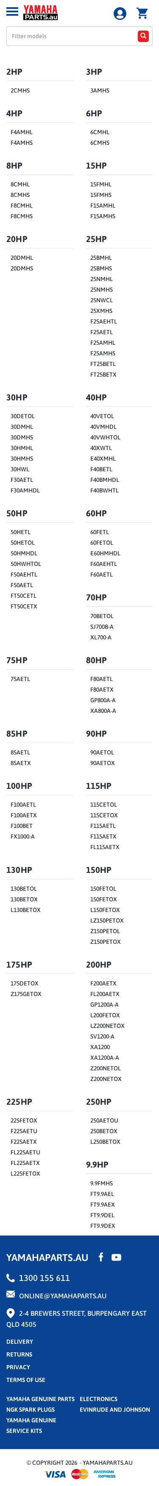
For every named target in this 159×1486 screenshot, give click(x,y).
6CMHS (99, 142)
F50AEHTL (24, 574)
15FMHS (101, 194)
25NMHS (101, 289)
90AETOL (102, 752)
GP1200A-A (104, 1004)
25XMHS (101, 310)
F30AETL (22, 479)
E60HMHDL (105, 553)
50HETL (21, 532)
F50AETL (22, 585)
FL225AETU (25, 1152)
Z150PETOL (105, 931)
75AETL (20, 678)
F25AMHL (102, 342)
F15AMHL (102, 205)
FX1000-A (23, 836)
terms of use (25, 1379)
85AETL (20, 752)
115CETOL (103, 804)
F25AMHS (102, 353)
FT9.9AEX (102, 1204)
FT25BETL (103, 363)
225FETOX (24, 1120)
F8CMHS (22, 216)
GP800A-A (103, 700)
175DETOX (25, 983)
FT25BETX (103, 374)
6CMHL (99, 132)
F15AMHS (102, 216)
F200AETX (103, 983)
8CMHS (20, 194)
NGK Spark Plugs (30, 1409)
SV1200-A (102, 1036)
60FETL (99, 532)
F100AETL (23, 804)
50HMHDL (24, 553)
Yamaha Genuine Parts (40, 1399)
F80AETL (101, 678)
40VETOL (102, 416)
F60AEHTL (103, 563)
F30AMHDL (25, 490)
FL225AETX (25, 1163)
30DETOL (23, 416)
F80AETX (102, 689)
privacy (18, 1367)
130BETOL (24, 888)
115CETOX (104, 815)
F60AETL (101, 574)
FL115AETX (105, 847)
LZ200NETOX (107, 1025)
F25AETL (101, 332)
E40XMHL (103, 458)
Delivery (19, 1341)
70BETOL (102, 616)
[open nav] (12, 11)
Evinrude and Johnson (115, 1409)
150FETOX (103, 899)
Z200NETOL (105, 1068)
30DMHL (22, 426)
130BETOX (24, 899)
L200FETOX (105, 1015)
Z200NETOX (106, 1078)
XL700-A (101, 637)
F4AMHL (22, 132)
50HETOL (23, 542)
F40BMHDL (104, 479)
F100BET (22, 825)
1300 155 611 (44, 1278)
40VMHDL (103, 426)
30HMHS (22, 458)
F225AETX (24, 1141)
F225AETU (24, 1131)
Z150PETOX (105, 941)
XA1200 (100, 1047)
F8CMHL (22, 205)
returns (19, 1354)
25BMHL (101, 257)
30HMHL (22, 448)
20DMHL (22, 257)
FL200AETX (105, 994)
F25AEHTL (103, 321)
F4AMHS (22, 142)
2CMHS (20, 90)
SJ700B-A (102, 626)
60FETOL (101, 542)
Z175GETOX (26, 994)
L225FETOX (25, 1173)
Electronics (98, 1399)
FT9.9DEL (102, 1215)
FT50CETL (23, 595)
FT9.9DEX (102, 1225)
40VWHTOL (105, 437)
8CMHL (20, 184)
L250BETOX (105, 1141)
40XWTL (101, 448)
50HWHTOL (26, 563)
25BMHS (101, 268)
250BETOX (103, 1131)
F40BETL (101, 469)
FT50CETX (24, 606)
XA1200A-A (104, 1057)
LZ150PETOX (107, 920)
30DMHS (22, 437)
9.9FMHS (101, 1183)
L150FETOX (105, 909)
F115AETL (103, 825)
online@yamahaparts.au (62, 1296)
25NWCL (101, 300)
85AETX (21, 763)
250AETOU (104, 1120)
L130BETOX (26, 909)
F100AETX (24, 815)
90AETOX (102, 763)
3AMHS (99, 90)
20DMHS (22, 268)
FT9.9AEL (102, 1193)
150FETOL (103, 888)
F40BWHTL (104, 490)
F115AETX (103, 836)
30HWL (20, 469)
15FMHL (101, 184)
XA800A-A (103, 710)
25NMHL (101, 279)
